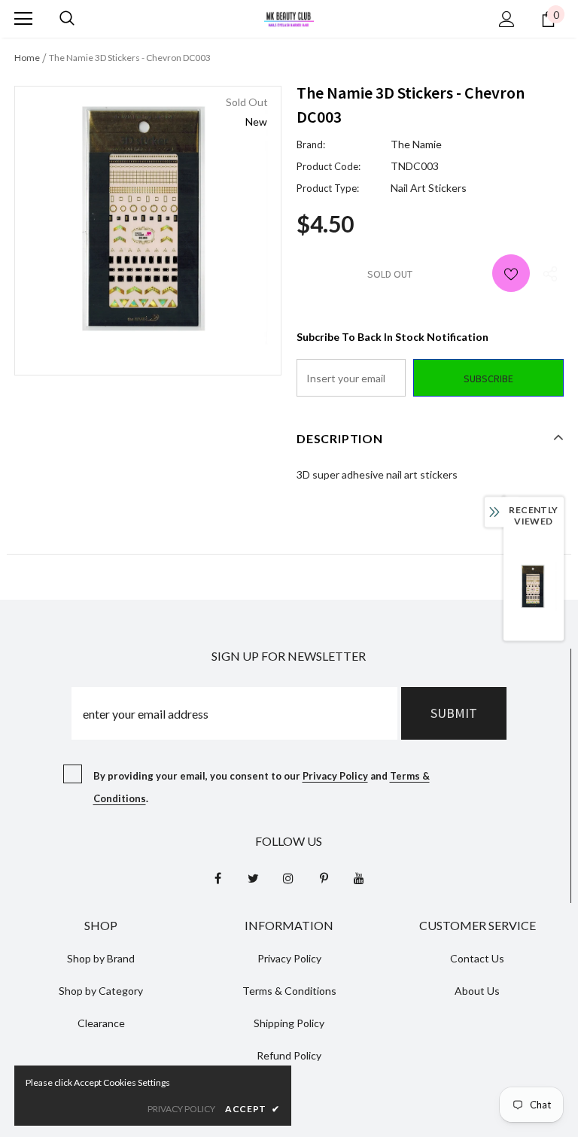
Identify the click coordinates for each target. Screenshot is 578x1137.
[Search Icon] (67, 18)
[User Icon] (507, 19)
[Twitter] (252, 878)
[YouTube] (359, 878)
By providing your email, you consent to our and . (261, 787)
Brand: (311, 144)
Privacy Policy (335, 776)
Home (27, 57)
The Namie (416, 144)
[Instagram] (288, 878)
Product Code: (328, 166)
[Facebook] (217, 878)
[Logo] (289, 17)
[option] (148, 219)
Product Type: (328, 188)
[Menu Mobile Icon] (23, 19)
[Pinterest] (323, 878)
